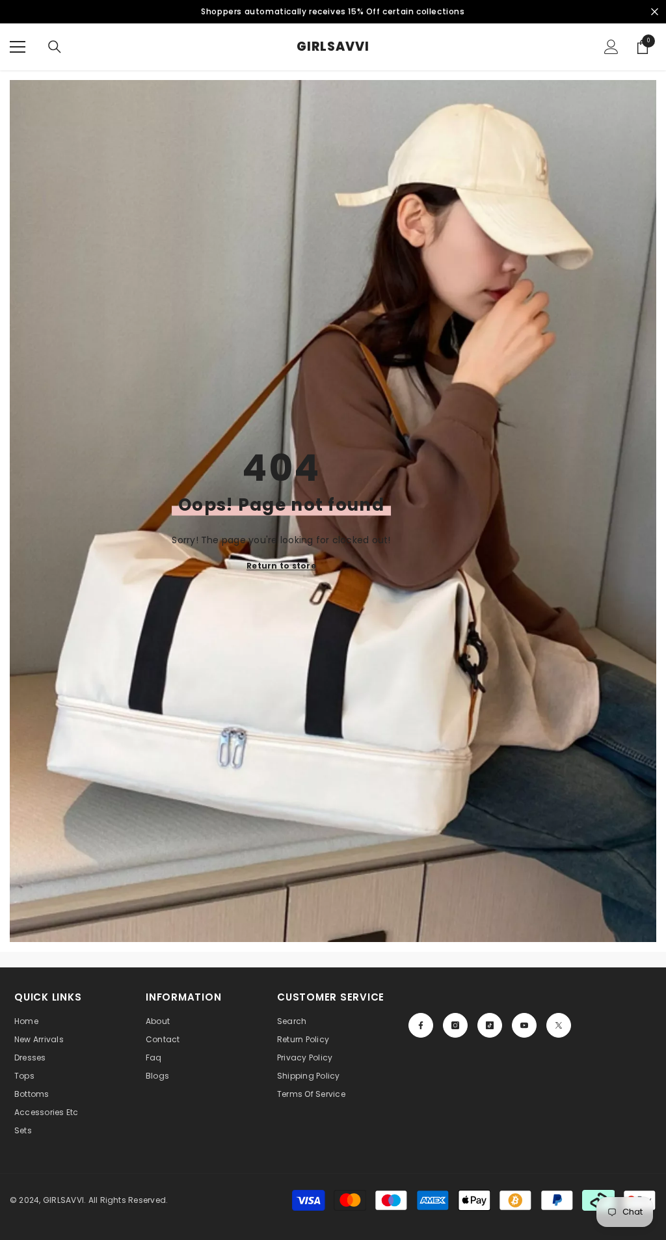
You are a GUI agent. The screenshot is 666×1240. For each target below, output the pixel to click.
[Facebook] (420, 1025)
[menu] (17, 47)
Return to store (281, 565)
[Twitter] (558, 1025)
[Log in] (611, 47)
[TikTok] (489, 1025)
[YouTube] (524, 1025)
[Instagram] (455, 1025)
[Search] (54, 47)
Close (654, 12)
